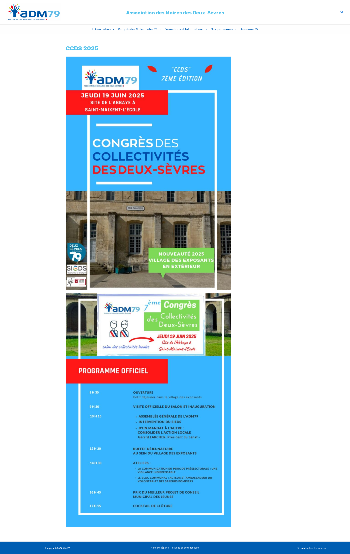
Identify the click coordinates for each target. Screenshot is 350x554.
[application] (112, 29)
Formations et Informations (184, 29)
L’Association (101, 29)
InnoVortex (320, 548)
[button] (342, 12)
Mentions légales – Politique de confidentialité (175, 547)
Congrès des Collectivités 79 (137, 29)
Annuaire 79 (249, 29)
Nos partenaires (222, 29)
